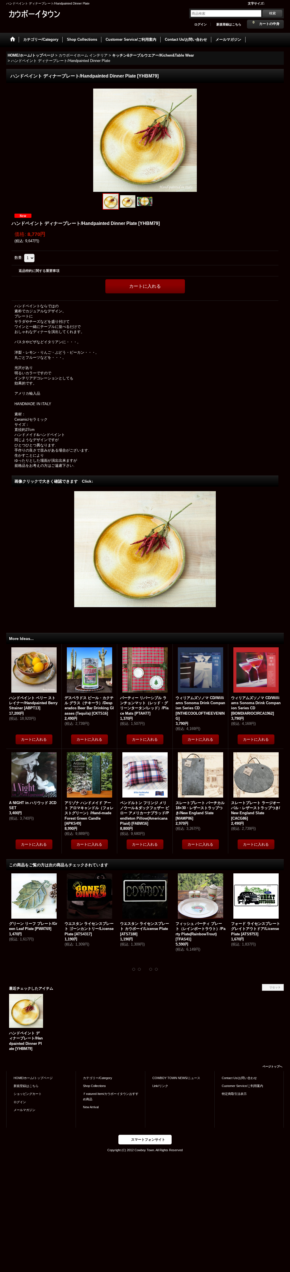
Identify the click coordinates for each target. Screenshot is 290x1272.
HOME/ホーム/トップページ (33, 1078)
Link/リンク (160, 1086)
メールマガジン (24, 1110)
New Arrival (91, 1107)
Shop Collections (94, 1086)
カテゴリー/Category (97, 1078)
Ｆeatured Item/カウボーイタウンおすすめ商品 (110, 1096)
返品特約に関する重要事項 (39, 271)
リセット (275, 987)
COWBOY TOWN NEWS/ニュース (176, 1078)
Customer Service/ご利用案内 (242, 1086)
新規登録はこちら (228, 24)
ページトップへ (272, 1066)
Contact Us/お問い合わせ (239, 1078)
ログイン (200, 24)
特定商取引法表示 (234, 1093)
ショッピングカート (28, 1093)
